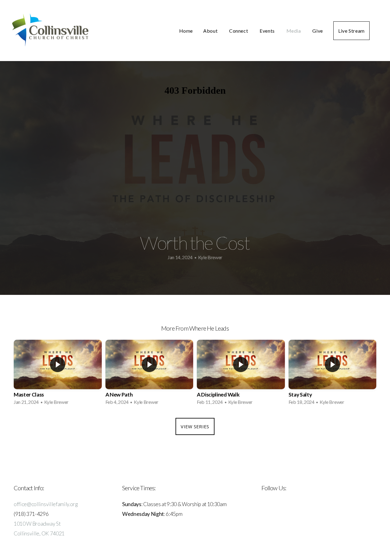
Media (294, 31)
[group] (58, 374)
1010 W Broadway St (37, 523)
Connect (239, 31)
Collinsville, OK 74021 (39, 533)
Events (268, 31)
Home (186, 31)
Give (317, 31)
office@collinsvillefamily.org (46, 504)
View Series (195, 426)
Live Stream (351, 31)
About (211, 31)
